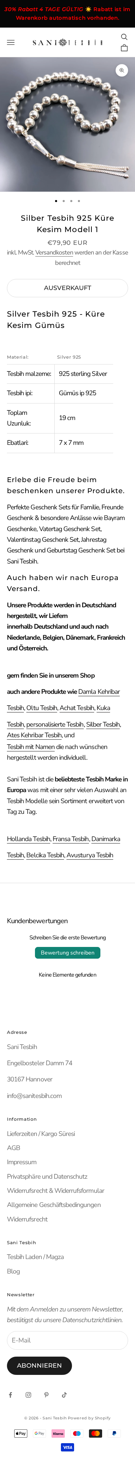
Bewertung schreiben (67, 953)
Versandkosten (54, 252)
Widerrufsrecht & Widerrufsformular (55, 1190)
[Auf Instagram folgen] (28, 1394)
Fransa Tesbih (71, 839)
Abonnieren (39, 1365)
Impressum (21, 1162)
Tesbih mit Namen (31, 746)
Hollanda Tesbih (28, 839)
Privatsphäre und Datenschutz (47, 1176)
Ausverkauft (67, 288)
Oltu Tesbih (41, 707)
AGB (13, 1148)
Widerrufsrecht (27, 1219)
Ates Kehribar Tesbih (34, 735)
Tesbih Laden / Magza (35, 1256)
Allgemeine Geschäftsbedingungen (54, 1204)
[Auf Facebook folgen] (10, 1394)
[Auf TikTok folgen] (64, 1394)
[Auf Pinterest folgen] (46, 1394)
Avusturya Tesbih (89, 855)
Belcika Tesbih (45, 855)
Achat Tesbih (77, 707)
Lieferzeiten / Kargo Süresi (41, 1133)
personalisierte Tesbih (54, 724)
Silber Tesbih (103, 724)
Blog (13, 1271)
